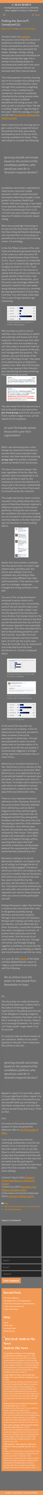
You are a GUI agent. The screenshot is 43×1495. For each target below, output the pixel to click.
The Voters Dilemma (13, 1209)
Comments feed (10, 1328)
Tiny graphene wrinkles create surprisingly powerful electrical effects (19, 1354)
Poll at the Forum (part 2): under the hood (22, 1206)
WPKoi (35, 1493)
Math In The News (16, 1348)
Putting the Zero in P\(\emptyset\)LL (17, 1301)
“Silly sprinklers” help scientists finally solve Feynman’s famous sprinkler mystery (20, 1445)
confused (25, 36)
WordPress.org (9, 1331)
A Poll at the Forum (11, 1309)
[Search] (4, 14)
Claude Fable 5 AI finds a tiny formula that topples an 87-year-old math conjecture (19, 1376)
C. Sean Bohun (21, 4)
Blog (6, 1203)
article (23, 958)
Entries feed (8, 1325)
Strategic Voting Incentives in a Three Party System (18, 1180)
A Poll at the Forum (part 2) (14, 1306)
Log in (6, 1322)
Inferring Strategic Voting (21, 1196)
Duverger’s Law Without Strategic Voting (19, 1188)
